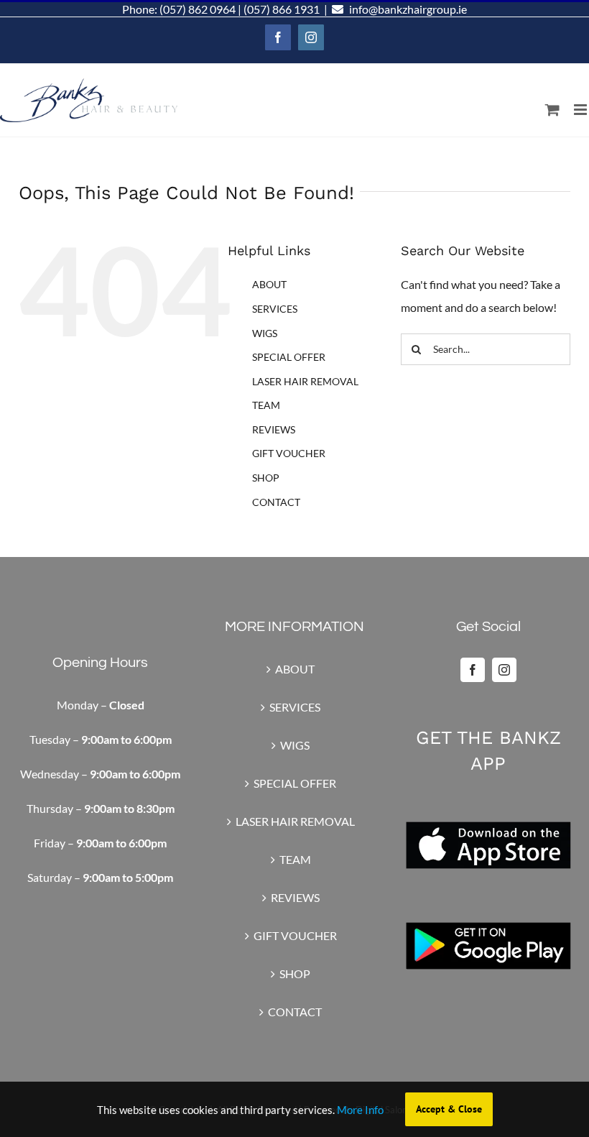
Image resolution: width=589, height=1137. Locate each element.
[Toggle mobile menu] (581, 109)
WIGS (264, 333)
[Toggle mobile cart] (552, 109)
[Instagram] (504, 670)
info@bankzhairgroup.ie (408, 9)
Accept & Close (449, 1109)
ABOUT (269, 284)
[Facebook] (472, 670)
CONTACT (276, 502)
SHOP (265, 477)
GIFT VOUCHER (288, 453)
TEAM (266, 405)
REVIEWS (273, 429)
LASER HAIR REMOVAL (305, 381)
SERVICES (274, 309)
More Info (360, 1109)
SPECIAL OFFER (288, 357)
